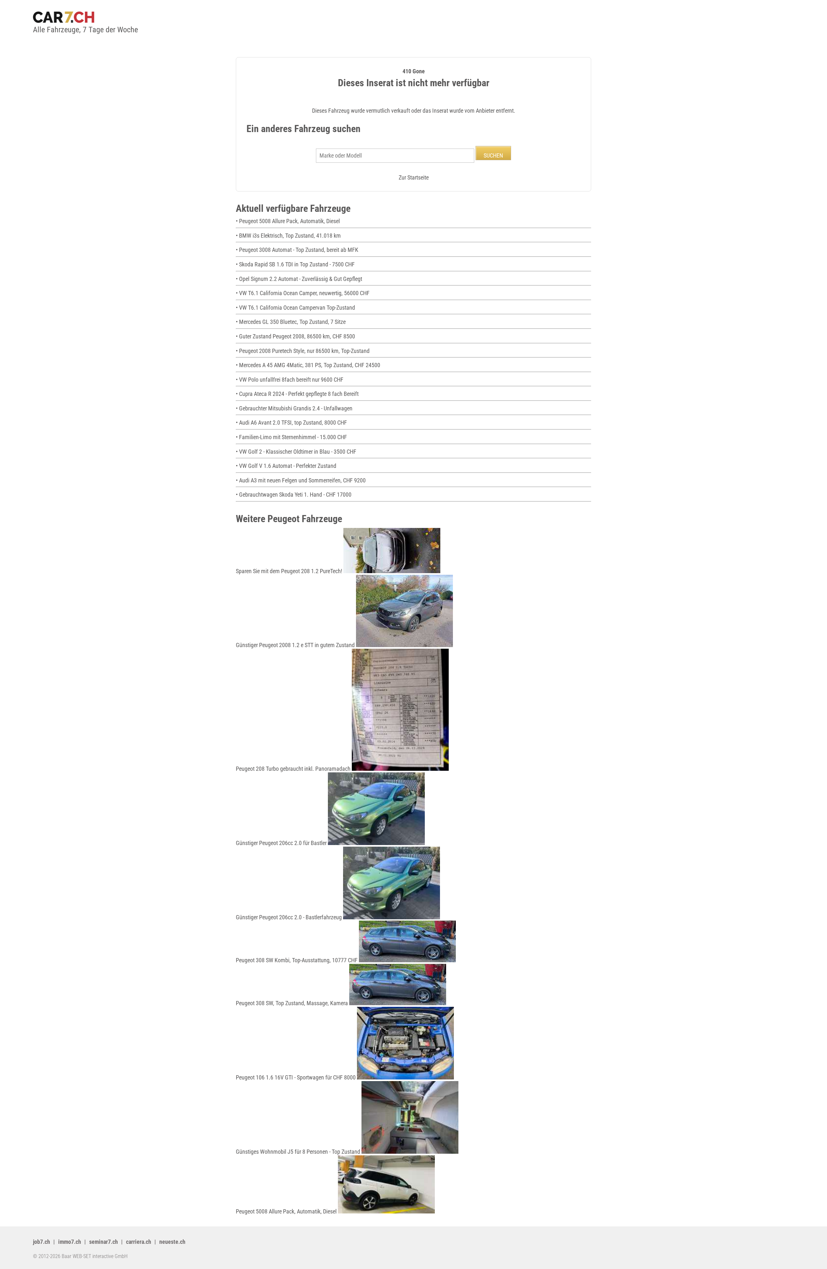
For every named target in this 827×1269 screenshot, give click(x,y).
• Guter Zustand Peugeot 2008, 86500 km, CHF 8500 (295, 336)
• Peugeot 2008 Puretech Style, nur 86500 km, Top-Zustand (303, 350)
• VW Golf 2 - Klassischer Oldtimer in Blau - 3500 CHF (296, 451)
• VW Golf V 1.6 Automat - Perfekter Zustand (286, 465)
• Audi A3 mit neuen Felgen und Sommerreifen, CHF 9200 (301, 480)
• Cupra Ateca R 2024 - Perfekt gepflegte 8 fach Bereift (297, 393)
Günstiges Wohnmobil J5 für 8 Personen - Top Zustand (298, 1151)
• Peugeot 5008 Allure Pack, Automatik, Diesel (288, 221)
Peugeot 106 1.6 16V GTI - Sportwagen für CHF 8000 (296, 1077)
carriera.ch (138, 1241)
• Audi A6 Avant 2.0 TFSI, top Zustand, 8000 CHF (291, 422)
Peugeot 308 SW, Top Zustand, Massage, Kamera (292, 1003)
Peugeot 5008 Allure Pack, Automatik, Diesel (287, 1211)
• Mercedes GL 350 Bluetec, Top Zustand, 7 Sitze (291, 321)
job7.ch (41, 1241)
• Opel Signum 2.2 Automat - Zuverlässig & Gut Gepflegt (299, 278)
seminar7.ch (103, 1241)
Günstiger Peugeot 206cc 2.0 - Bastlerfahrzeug (289, 917)
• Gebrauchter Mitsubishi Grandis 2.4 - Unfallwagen (294, 408)
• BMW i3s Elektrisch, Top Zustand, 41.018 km (288, 235)
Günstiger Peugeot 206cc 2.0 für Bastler (282, 843)
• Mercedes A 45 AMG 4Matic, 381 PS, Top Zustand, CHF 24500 (308, 365)
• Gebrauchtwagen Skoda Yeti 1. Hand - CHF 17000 (293, 494)
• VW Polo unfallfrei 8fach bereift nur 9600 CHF (289, 379)
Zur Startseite (414, 177)
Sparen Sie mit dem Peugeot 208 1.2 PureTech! (289, 571)
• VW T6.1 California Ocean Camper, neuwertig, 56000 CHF (303, 293)
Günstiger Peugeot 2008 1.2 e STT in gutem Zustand (296, 645)
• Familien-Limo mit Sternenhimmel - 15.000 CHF (291, 437)
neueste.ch (172, 1241)
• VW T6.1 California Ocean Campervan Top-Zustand (295, 307)
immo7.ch (69, 1241)
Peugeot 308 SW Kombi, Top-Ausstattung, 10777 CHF (297, 960)
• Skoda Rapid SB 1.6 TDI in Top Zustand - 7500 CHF (295, 264)
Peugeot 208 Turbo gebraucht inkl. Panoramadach (294, 768)
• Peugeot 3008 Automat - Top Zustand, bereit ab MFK (297, 249)
